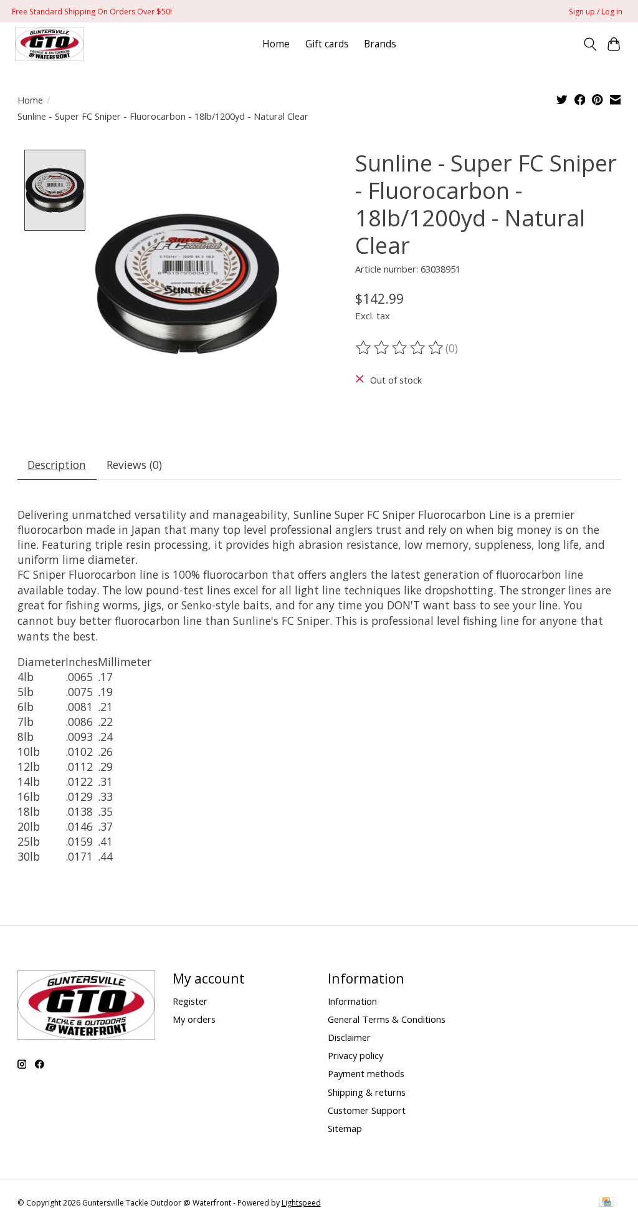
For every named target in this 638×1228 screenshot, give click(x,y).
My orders (194, 1019)
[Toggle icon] (590, 44)
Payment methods (366, 1073)
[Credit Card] (606, 1203)
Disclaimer (349, 1037)
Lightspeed (301, 1202)
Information (352, 1001)
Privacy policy (355, 1055)
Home (276, 44)
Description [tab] (56, 464)
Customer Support (367, 1110)
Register (190, 1001)
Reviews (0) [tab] (134, 464)
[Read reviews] (400, 348)
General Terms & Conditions (386, 1019)
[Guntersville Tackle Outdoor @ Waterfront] (49, 44)
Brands (380, 44)
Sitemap (345, 1128)
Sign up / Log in (595, 11)
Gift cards (327, 44)
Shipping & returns (367, 1092)
